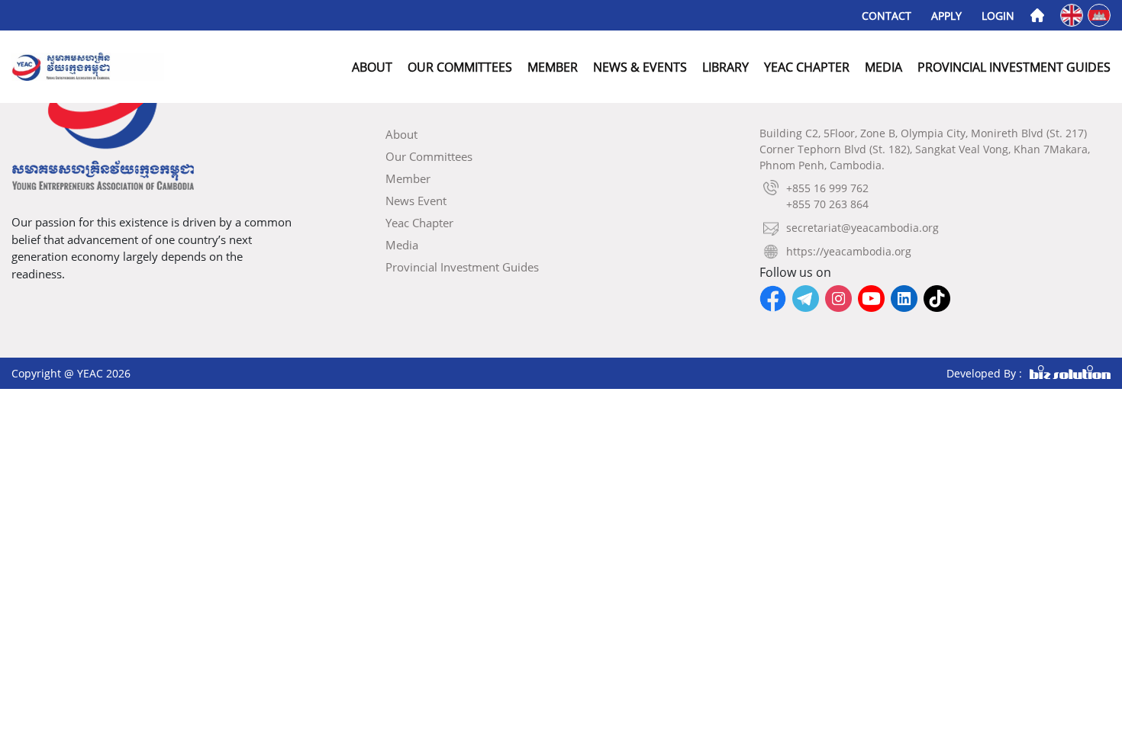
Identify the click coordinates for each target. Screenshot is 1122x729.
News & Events (640, 67)
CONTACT (886, 15)
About (372, 67)
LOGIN (998, 15)
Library (725, 67)
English (1072, 14)
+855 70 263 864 (827, 204)
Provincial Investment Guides (1014, 67)
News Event (416, 200)
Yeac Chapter (807, 67)
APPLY (946, 15)
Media (883, 67)
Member (552, 67)
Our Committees (460, 67)
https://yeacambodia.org (848, 251)
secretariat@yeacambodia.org (862, 227)
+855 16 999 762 (827, 188)
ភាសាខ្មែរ (1100, 14)
